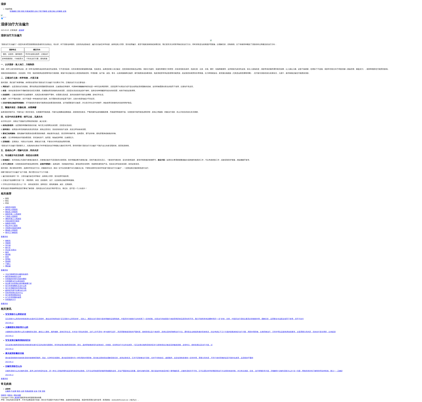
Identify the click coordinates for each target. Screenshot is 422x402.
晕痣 (18, 391)
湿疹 (43, 391)
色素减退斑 (29, 391)
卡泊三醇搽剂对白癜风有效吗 (16, 274)
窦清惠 (8, 254)
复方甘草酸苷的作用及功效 (15, 288)
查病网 (21, 30)
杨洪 (7, 252)
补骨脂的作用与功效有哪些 (15, 279)
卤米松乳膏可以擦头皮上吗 (15, 290)
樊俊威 (8, 266)
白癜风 (8, 391)
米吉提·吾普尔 (10, 250)
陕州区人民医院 (11, 209)
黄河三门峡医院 (11, 232)
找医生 (10, 395)
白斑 (22, 391)
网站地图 (17, 395)
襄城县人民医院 (11, 230)
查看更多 (4, 237)
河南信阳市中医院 (12, 221)
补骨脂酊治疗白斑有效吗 (15, 281)
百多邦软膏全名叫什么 (14, 293)
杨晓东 (8, 241)
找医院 (3, 395)
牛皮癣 (13, 391)
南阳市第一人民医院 (13, 214)
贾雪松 (8, 259)
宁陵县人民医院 (11, 216)
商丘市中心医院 (11, 226)
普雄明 (8, 261)
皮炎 (35, 391)
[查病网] (2, 15)
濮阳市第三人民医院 (13, 219)
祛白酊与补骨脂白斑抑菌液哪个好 (18, 283)
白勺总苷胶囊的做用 (13, 297)
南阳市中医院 (10, 207)
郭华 (7, 257)
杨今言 (8, 248)
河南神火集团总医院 (13, 228)
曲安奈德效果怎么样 (13, 276)
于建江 (8, 264)
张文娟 (8, 245)
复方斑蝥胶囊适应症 (13, 295)
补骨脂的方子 (10, 299)
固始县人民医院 (11, 212)
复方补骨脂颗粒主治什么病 (15, 286)
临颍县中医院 (10, 223)
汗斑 (39, 391)
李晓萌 (8, 243)
